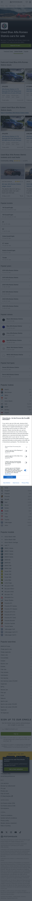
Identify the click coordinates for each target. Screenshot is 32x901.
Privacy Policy (25, 482)
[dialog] (16, 450)
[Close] (28, 418)
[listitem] (16, 447)
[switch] (25, 451)
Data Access (16, 482)
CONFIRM (10, 477)
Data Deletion (6, 482)
